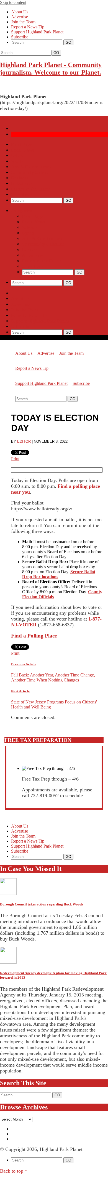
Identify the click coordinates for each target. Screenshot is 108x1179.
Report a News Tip (27, 26)
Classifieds (22, 194)
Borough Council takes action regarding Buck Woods (41, 904)
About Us (19, 11)
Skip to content (13, 2)
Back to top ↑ (13, 1171)
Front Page (21, 144)
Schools (19, 155)
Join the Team (23, 21)
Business (20, 178)
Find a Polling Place (34, 636)
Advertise (19, 16)
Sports (17, 161)
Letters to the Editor (30, 189)
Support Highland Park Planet (37, 31)
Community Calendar (32, 172)
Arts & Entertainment (32, 166)
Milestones (22, 183)
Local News (22, 150)
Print (15, 458)
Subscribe (19, 37)
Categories (21, 210)
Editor (24, 441)
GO (56, 53)
